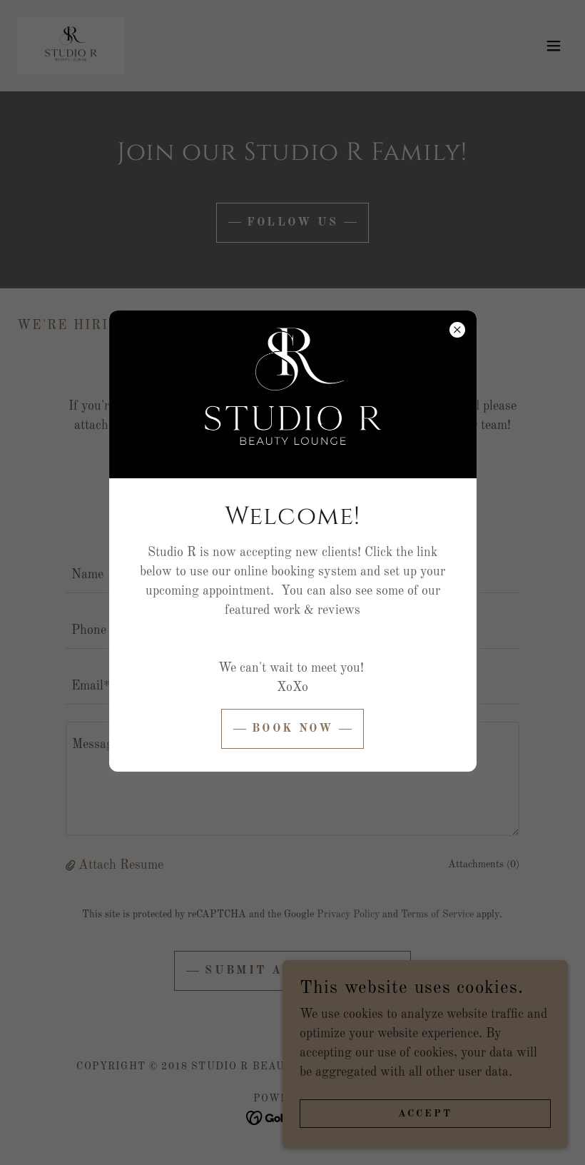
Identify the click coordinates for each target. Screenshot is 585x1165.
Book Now (292, 729)
